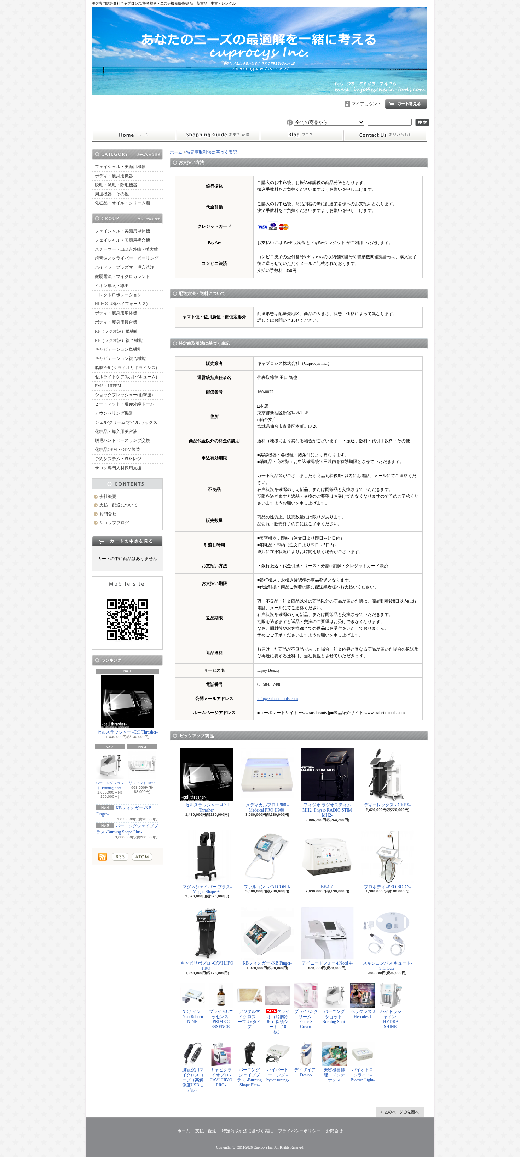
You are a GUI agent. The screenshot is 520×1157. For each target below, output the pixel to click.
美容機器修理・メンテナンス (334, 1074)
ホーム (134, 135)
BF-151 (327, 886)
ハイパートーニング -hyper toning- (277, 1074)
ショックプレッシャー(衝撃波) (124, 394)
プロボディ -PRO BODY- (387, 886)
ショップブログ (302, 135)
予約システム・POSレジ (118, 458)
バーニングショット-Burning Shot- (110, 785)
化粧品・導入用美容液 (116, 431)
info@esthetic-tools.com (277, 698)
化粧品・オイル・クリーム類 (122, 203)
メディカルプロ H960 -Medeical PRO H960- (267, 807)
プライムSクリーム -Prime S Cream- (306, 1019)
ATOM (142, 857)
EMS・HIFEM (108, 386)
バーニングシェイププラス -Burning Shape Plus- (249, 1077)
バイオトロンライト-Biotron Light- (363, 1074)
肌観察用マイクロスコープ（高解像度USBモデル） (192, 1080)
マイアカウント (366, 103)
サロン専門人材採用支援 (118, 467)
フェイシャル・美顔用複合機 (122, 240)
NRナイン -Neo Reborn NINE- (192, 1016)
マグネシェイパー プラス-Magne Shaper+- (207, 889)
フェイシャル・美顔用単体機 (122, 231)
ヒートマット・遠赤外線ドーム (124, 404)
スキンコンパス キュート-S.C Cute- (387, 966)
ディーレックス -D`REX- (387, 804)
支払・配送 (205, 1130)
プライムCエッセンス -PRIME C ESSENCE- (221, 1019)
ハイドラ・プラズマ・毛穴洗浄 (124, 267)
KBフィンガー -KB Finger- (267, 963)
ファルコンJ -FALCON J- (267, 886)
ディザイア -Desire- (306, 1072)
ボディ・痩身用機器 (114, 175)
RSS (120, 857)
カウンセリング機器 (114, 413)
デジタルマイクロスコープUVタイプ (249, 1019)
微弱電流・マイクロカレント (122, 276)
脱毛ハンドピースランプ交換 (122, 440)
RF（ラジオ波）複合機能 (119, 340)
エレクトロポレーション (118, 294)
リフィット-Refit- (142, 783)
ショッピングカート (406, 104)
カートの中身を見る (127, 541)
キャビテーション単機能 (118, 349)
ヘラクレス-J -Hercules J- (363, 1014)
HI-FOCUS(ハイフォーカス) (121, 303)
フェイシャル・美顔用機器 (120, 166)
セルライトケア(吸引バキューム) (126, 376)
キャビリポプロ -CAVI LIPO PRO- (207, 966)
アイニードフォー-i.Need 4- (327, 963)
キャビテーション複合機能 (120, 358)
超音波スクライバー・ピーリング (126, 258)
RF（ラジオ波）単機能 (116, 331)
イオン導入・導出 (112, 285)
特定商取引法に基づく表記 (211, 152)
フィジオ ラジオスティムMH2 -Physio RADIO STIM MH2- (327, 810)
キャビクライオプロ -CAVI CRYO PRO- (221, 1077)
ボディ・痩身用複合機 (116, 322)
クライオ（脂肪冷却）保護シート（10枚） (278, 1021)
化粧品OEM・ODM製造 (117, 449)
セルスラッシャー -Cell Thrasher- (127, 732)
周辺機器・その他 (112, 193)
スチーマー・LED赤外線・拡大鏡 (126, 249)
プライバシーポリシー (299, 1130)
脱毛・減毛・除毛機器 (116, 185)
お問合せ (385, 135)
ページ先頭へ (400, 1112)
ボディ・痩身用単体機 (116, 312)
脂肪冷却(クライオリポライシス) (126, 367)
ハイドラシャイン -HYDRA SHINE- (390, 1019)
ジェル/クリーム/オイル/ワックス (126, 422)
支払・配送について (218, 135)
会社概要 (107, 496)
